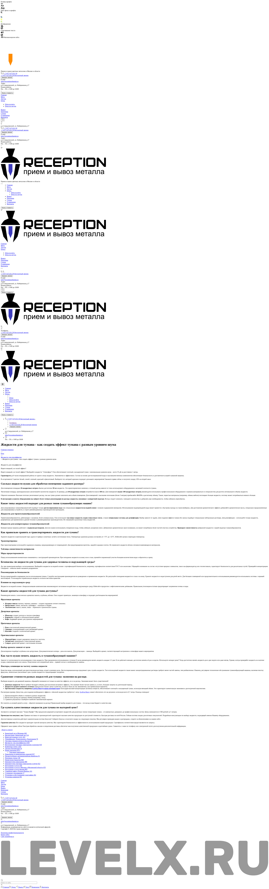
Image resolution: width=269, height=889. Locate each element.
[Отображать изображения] (2, 26)
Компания (4, 790)
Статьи (3, 113)
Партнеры (4, 112)
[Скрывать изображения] (2, 28)
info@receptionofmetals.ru (9, 81)
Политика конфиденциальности (12, 833)
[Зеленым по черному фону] (1, 22)
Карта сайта (5, 835)
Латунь (3, 99)
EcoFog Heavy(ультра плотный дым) (46, 688)
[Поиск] (3, 119)
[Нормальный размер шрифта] (2, 6)
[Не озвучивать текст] (2, 35)
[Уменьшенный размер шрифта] (2, 4)
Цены (3, 101)
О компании (5, 115)
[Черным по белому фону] (1, 13)
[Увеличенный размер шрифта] (2, 8)
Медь (3, 97)
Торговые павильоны (17, 752)
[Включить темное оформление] (2, 384)
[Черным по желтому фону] (1, 20)
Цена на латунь (10, 106)
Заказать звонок (7, 77)
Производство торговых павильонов (14, 796)
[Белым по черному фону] (1, 15)
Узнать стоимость (7, 93)
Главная (4, 95)
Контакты (4, 117)
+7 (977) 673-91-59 (10, 73)
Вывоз (3, 110)
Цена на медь (10, 104)
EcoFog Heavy (85, 692)
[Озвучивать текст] (2, 33)
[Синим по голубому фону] (1, 17)
